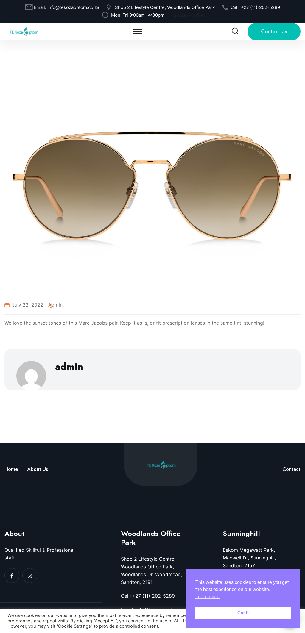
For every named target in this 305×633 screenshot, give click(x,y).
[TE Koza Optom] (23, 31)
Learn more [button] (207, 596)
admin (55, 305)
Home (11, 469)
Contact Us (274, 31)
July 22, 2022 (27, 305)
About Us (37, 469)
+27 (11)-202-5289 (260, 7)
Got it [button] (243, 612)
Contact (291, 469)
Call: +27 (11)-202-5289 (148, 596)
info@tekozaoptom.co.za (73, 7)
